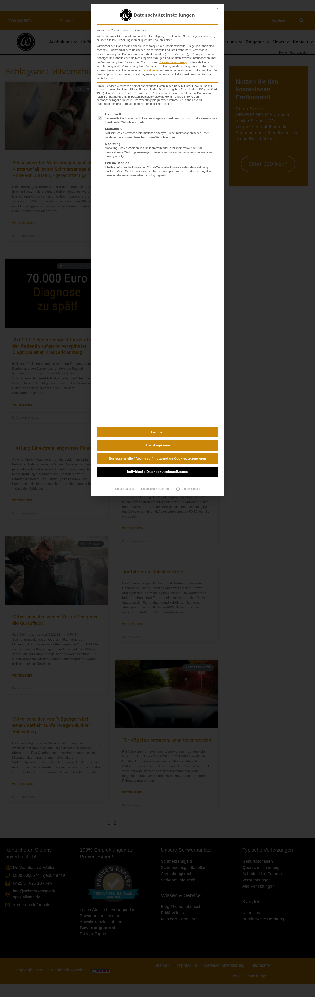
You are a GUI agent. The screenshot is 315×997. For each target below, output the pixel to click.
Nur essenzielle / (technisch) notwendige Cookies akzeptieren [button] (157, 458)
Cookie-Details (124, 489)
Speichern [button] (158, 432)
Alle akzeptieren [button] (157, 445)
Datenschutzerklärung (173, 62)
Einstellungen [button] (151, 70)
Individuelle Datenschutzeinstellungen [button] (157, 471)
